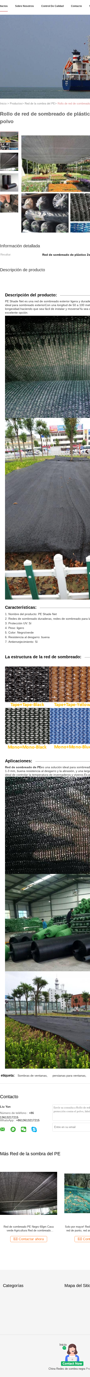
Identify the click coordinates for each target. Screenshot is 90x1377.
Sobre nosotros (24, 6)
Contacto (76, 6)
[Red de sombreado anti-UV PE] (28, 1193)
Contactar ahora (31, 1239)
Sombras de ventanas (32, 1075)
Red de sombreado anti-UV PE (28, 1226)
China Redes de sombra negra (67, 1368)
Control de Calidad (52, 6)
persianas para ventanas (69, 1075)
